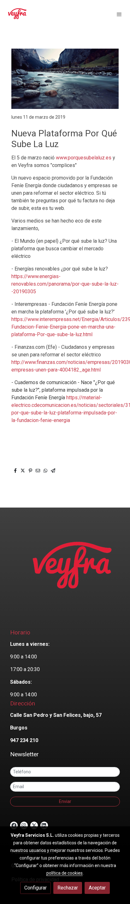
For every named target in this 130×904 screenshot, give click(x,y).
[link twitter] (34, 825)
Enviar (65, 801)
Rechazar (67, 888)
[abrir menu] (119, 14)
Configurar (35, 888)
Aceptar (97, 888)
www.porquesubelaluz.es (83, 158)
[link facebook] (14, 825)
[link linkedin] (43, 825)
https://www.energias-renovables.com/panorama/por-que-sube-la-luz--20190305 (65, 283)
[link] (17, 14)
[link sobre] (65, 571)
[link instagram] (23, 825)
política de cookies (64, 873)
